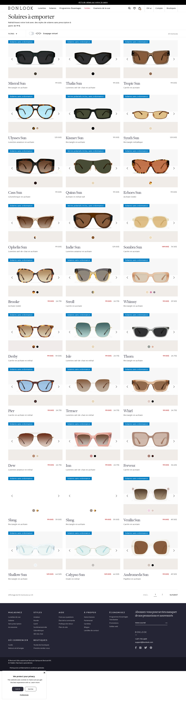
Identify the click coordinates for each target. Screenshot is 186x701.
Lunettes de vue (14, 617)
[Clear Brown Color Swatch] (93, 237)
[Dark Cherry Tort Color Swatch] (152, 456)
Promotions (113, 623)
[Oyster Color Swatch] (149, 565)
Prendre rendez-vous (42, 648)
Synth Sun (131, 138)
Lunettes (42, 8)
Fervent (129, 465)
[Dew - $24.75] (35, 441)
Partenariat (88, 620)
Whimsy (130, 302)
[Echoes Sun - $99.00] (150, 168)
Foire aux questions (66, 617)
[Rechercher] (129, 8)
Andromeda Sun (135, 574)
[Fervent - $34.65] (150, 441)
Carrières (87, 624)
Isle (68, 356)
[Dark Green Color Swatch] (35, 73)
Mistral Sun (17, 83)
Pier (11, 411)
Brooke (13, 302)
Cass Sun (15, 192)
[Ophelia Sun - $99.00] (35, 223)
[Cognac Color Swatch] (149, 401)
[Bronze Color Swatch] (33, 456)
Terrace (72, 411)
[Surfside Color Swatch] (93, 292)
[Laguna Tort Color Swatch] (33, 292)
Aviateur (37, 617)
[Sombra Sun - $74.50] (150, 223)
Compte (159, 8)
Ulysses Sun (17, 138)
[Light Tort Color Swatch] (150, 183)
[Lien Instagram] (140, 648)
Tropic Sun (131, 83)
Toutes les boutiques (41, 645)
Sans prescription (14, 624)
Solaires (52, 8)
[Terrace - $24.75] (93, 387)
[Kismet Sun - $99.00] (93, 114)
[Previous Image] (12, 59)
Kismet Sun (74, 138)
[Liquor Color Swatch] (152, 346)
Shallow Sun (17, 574)
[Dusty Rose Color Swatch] (91, 456)
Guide (10, 645)
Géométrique (39, 630)
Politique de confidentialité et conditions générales (27, 668)
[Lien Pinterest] (150, 648)
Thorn (128, 356)
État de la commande (67, 620)
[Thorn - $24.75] (150, 332)
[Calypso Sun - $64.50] (93, 550)
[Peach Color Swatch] (147, 292)
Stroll (70, 302)
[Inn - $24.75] (93, 441)
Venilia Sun (131, 520)
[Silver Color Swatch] (93, 565)
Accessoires (12, 627)
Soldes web (113, 626)
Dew (11, 465)
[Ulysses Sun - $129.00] (35, 114)
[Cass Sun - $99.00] (35, 168)
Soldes (87, 8)
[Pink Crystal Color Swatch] (149, 510)
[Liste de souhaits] (134, 8)
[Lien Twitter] (145, 648)
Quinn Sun (74, 192)
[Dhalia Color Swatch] (151, 292)
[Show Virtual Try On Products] (31, 33)
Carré (36, 624)
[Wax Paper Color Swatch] (150, 237)
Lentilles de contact (91, 630)
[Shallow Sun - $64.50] (35, 550)
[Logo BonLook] (20, 8)
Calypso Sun (75, 574)
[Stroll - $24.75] (93, 277)
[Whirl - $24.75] (150, 387)
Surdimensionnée (40, 627)
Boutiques (171, 8)
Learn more (35, 682)
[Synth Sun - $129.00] (150, 114)
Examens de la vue (102, 8)
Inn (68, 465)
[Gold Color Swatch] (150, 128)
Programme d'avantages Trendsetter (118, 618)
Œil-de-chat (38, 634)
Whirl (128, 411)
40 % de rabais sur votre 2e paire (93, 2)
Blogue (86, 627)
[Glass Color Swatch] (35, 565)
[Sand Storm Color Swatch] (37, 128)
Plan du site (63, 627)
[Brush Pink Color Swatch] (149, 456)
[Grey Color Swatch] (154, 292)
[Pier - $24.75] (35, 387)
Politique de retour (66, 624)
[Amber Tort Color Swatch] (37, 510)
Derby (13, 356)
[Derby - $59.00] (35, 332)
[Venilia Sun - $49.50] (150, 496)
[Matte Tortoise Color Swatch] (35, 401)
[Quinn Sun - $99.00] (93, 168)
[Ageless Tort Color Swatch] (33, 346)
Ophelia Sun (17, 247)
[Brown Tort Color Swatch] (33, 128)
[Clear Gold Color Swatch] (35, 237)
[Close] (44, 672)
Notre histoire (89, 617)
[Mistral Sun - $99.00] (35, 59)
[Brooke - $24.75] (35, 277)
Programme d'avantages (70, 8)
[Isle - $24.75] (93, 332)
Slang (12, 520)
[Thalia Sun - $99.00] (93, 59)
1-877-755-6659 (141, 639)
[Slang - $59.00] (35, 496)
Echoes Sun (132, 192)
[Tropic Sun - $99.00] (150, 59)
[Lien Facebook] (136, 648)
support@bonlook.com (144, 642)
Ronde (36, 620)
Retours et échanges (16, 648)
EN (148, 8)
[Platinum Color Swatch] (37, 456)
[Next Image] (58, 59)
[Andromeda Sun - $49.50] (150, 550)
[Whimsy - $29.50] (150, 277)
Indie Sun (73, 247)
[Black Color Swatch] (93, 73)
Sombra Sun (132, 247)
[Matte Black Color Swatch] (37, 346)
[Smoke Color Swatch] (33, 510)
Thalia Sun (74, 83)
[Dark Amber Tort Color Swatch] (35, 183)
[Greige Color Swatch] (150, 73)
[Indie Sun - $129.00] (93, 223)
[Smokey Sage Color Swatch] (149, 346)
